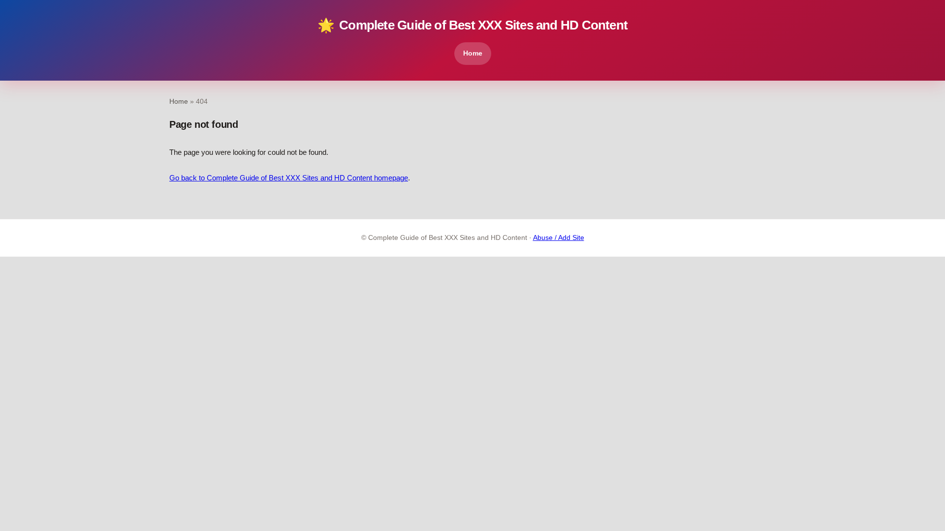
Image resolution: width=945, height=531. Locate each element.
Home (472, 53)
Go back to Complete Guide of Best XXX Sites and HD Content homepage (288, 178)
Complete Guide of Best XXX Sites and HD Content (472, 25)
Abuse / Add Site (558, 237)
